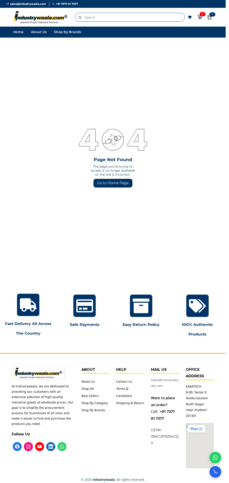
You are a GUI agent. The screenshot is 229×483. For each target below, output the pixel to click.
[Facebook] (17, 446)
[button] (190, 17)
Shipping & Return (130, 403)
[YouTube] (39, 446)
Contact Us (124, 382)
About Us (88, 382)
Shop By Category (94, 403)
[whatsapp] (215, 457)
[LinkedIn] (50, 446)
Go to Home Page (113, 183)
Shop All (87, 389)
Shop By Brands (93, 410)
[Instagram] (28, 446)
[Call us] (215, 472)
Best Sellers (90, 396)
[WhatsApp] (61, 446)
